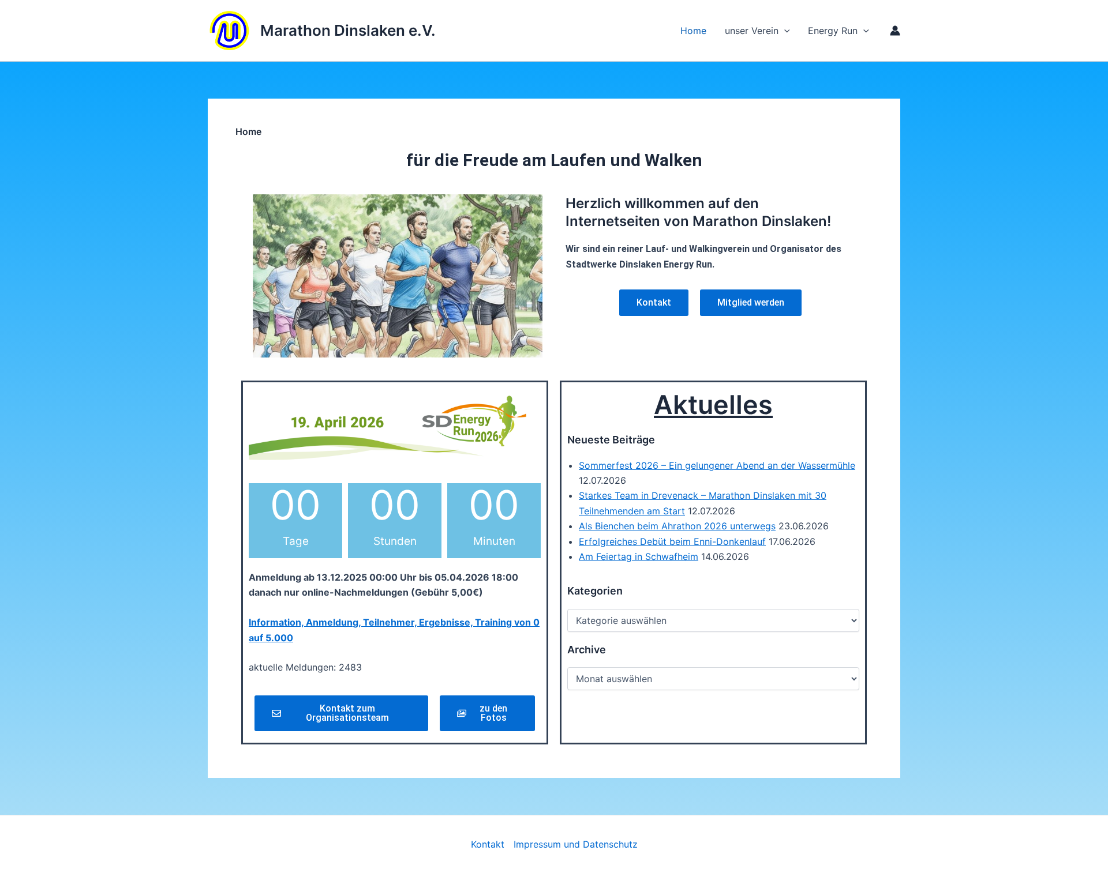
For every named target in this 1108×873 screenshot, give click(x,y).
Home (693, 30)
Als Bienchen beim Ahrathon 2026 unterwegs (677, 526)
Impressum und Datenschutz (576, 844)
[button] (863, 30)
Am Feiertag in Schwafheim (638, 556)
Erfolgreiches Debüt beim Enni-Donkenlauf (672, 541)
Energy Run (833, 30)
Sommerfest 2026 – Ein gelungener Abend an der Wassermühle (717, 465)
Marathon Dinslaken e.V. (348, 30)
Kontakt (487, 844)
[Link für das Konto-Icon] (895, 30)
